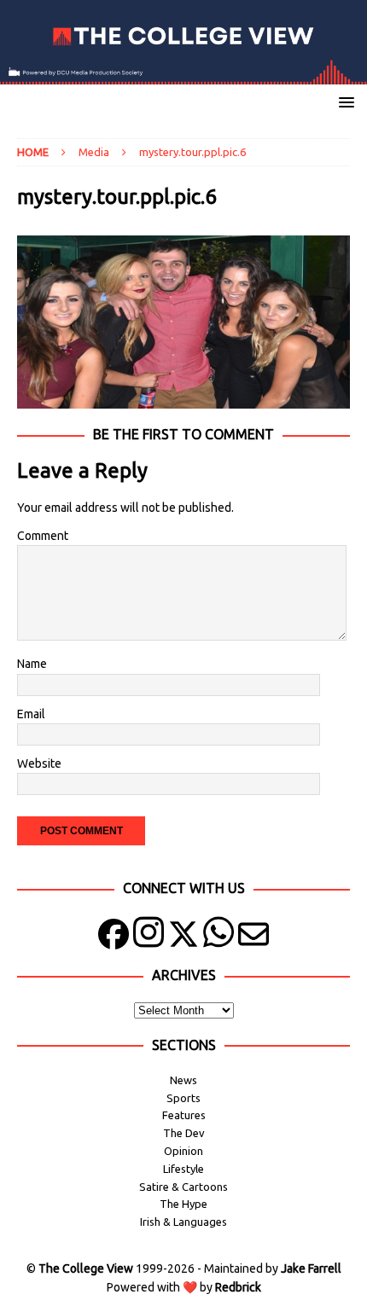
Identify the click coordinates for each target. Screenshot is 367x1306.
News (183, 1080)
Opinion (183, 1151)
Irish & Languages (183, 1222)
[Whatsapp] (218, 938)
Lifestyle (183, 1169)
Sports (183, 1098)
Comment (42, 536)
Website (39, 763)
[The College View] (183, 75)
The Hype (183, 1204)
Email (31, 714)
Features (184, 1115)
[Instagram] (148, 938)
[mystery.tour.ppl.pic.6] (183, 399)
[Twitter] (183, 938)
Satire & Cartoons (183, 1187)
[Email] (253, 938)
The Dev (184, 1133)
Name (32, 663)
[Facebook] (113, 938)
